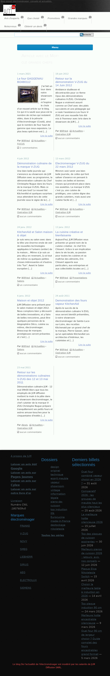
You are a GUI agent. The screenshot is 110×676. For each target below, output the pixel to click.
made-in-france (60, 521)
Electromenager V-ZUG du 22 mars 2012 (72, 165)
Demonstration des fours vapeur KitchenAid (71, 302)
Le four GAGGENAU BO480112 (30, 80)
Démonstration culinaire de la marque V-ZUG (34, 165)
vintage (55, 490)
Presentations (79, 278)
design (55, 466)
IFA (52, 513)
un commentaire (29, 285)
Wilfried (25, 140)
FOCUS (21, 144)
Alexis (24, 425)
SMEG (23, 549)
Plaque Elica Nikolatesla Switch (89, 572)
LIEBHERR (26, 556)
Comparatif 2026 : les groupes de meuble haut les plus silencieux (91, 499)
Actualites (39, 140)
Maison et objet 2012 (30, 300)
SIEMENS (25, 587)
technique (57, 474)
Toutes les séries (52, 535)
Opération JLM (63, 134)
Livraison (16, 500)
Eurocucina (58, 517)
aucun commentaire (69, 138)
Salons (20, 281)
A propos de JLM (21, 456)
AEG (22, 572)
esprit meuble (59, 478)
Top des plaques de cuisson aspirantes (91, 537)
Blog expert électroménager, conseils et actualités (26, 1)
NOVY (23, 541)
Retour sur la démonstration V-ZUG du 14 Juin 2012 (71, 82)
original (55, 470)
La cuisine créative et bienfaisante (69, 233)
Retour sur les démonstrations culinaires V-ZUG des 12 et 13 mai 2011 (33, 377)
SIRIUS (24, 564)
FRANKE (25, 525)
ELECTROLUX (28, 580)
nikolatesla (57, 528)
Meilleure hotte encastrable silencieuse (90, 619)
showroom (57, 486)
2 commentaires (28, 148)
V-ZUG (24, 533)
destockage (58, 525)
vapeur (55, 482)
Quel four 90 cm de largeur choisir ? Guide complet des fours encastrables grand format (91, 642)
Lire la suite (46, 136)
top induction (59, 509)
